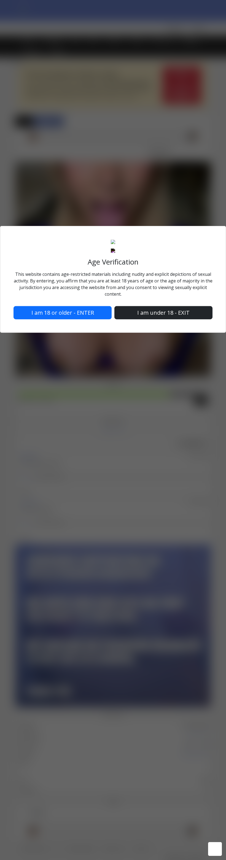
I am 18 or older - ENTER (62, 312)
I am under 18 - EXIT (163, 312)
